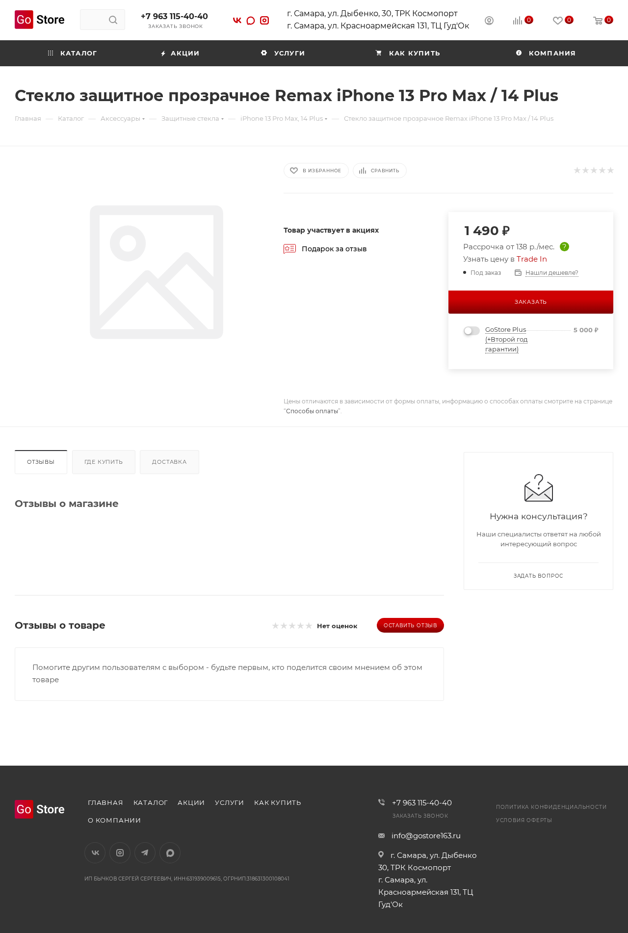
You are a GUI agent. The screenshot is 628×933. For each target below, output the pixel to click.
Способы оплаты (312, 411)
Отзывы (41, 461)
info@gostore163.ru (426, 835)
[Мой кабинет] (489, 22)
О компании (114, 820)
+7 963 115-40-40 (174, 16)
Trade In (532, 259)
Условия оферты (524, 820)
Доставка (169, 461)
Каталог (150, 802)
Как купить (277, 802)
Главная (106, 802)
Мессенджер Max (170, 852)
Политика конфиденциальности (551, 807)
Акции (191, 802)
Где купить (103, 461)
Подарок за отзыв (334, 248)
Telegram (145, 852)
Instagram (120, 852)
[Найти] (113, 19)
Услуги (229, 802)
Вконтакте (94, 852)
